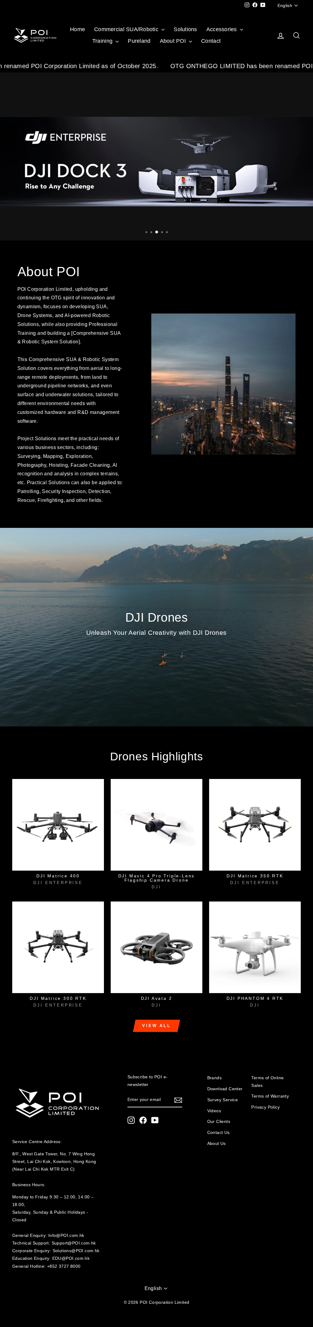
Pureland (139, 41)
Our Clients (218, 1121)
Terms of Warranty (270, 1096)
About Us (216, 1143)
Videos (214, 1111)
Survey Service (222, 1100)
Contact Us (218, 1132)
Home (77, 29)
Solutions (185, 29)
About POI (174, 41)
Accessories (222, 29)
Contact (211, 41)
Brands (214, 1078)
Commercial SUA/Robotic (127, 29)
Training (103, 41)
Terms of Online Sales (267, 1082)
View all (156, 1025)
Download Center (225, 1089)
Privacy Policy (265, 1107)
